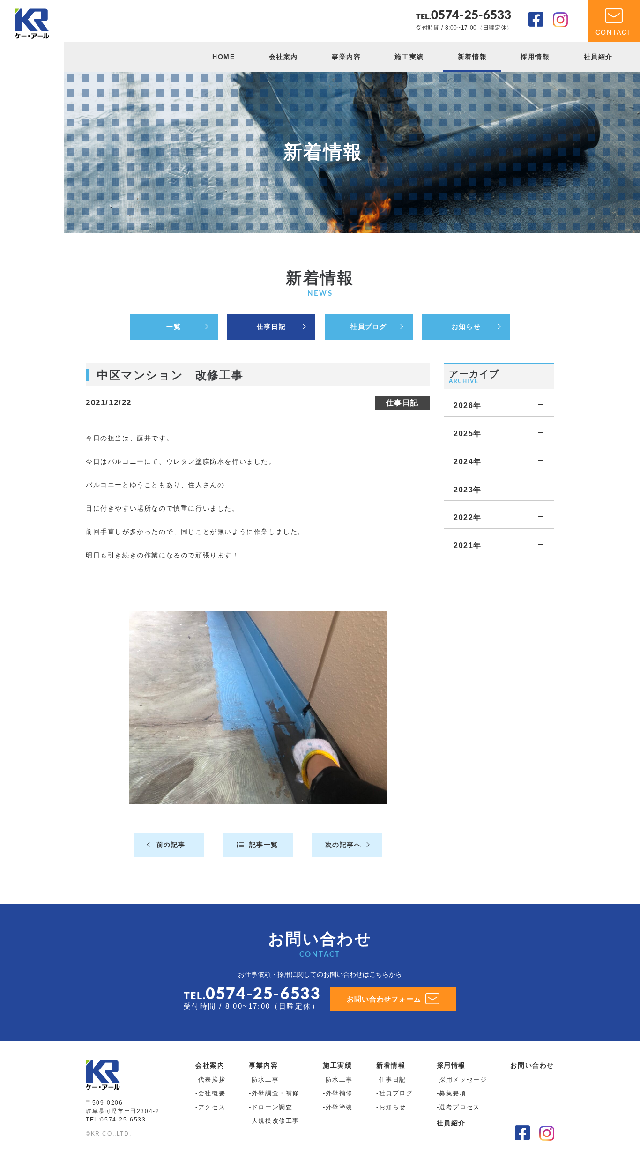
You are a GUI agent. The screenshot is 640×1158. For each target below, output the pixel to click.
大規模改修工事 (275, 1120)
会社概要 (211, 1093)
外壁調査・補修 (275, 1093)
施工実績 (409, 56)
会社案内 (283, 56)
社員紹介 (598, 56)
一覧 (173, 326)
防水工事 (265, 1079)
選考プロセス (459, 1107)
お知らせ (466, 326)
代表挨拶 (211, 1079)
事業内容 (346, 56)
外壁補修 (339, 1093)
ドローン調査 (272, 1107)
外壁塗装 (339, 1107)
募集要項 (452, 1093)
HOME (223, 56)
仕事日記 (271, 326)
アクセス (211, 1107)
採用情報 (535, 56)
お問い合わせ (532, 1065)
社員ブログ (368, 326)
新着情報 (472, 56)
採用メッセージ (463, 1079)
